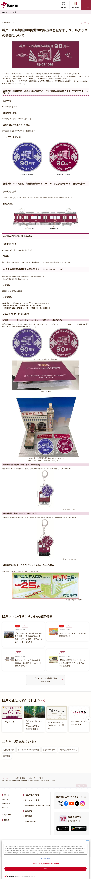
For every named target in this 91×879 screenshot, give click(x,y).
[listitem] (45, 719)
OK (45, 869)
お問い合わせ (30, 821)
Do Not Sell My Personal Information (45, 863)
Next (88, 719)
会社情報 (28, 811)
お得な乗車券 (8, 750)
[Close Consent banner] (87, 842)
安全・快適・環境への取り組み (37, 805)
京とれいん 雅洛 (49, 750)
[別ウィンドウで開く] (62, 828)
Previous (2, 719)
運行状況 (63, 7)
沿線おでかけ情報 (32, 795)
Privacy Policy (45, 858)
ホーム (5, 778)
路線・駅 (7, 815)
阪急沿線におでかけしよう (21, 700)
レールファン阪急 (18, 778)
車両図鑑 (6, 756)
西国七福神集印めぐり (68, 750)
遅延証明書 (75, 7)
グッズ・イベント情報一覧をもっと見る (45, 679)
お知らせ (5, 808)
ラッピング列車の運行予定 (28, 750)
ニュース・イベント (36, 778)
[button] (86, 5)
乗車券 (6, 820)
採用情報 (29, 816)
